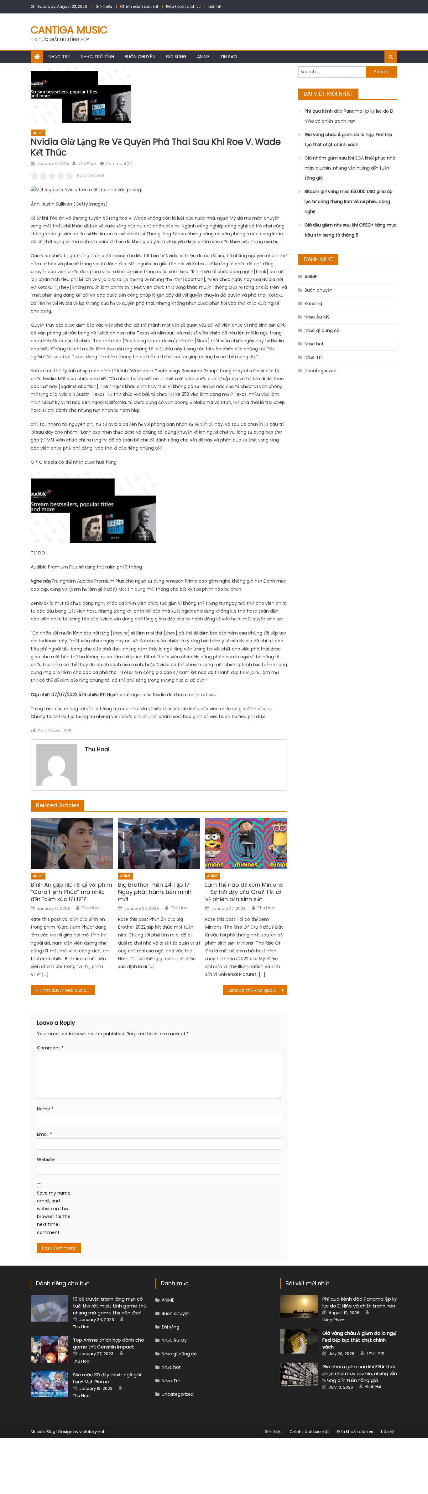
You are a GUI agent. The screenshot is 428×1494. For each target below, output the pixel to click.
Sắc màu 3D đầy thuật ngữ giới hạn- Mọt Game (107, 1378)
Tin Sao (228, 57)
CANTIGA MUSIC (69, 30)
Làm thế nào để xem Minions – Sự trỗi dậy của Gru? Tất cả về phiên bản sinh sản (244, 892)
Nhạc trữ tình (97, 57)
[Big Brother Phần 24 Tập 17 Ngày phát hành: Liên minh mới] (159, 843)
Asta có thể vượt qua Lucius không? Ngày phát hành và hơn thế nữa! (257, 990)
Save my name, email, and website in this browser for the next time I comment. (54, 1213)
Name (45, 1109)
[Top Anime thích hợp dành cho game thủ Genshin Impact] (49, 1349)
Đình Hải (373, 1386)
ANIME (203, 57)
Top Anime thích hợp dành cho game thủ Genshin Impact (108, 1343)
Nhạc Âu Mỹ (317, 317)
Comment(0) (119, 163)
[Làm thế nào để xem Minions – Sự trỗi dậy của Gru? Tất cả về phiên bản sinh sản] (246, 843)
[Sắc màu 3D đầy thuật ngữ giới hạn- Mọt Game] (49, 1384)
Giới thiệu (104, 6)
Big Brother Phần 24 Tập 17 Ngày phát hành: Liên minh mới (154, 892)
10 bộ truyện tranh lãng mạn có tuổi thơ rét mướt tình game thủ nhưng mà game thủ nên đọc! (109, 1306)
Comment (50, 1048)
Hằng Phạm (333, 1320)
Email (44, 1134)
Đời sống (176, 57)
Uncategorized (321, 371)
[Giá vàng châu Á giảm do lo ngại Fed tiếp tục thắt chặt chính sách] (299, 1341)
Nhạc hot (314, 344)
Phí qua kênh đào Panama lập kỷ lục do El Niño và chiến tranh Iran (349, 116)
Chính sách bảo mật (139, 6)
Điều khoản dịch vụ (183, 6)
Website (46, 1159)
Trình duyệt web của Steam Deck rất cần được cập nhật (67, 990)
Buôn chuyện (140, 57)
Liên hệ (214, 6)
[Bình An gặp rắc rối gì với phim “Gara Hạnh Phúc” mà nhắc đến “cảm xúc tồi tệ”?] (72, 843)
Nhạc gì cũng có (322, 330)
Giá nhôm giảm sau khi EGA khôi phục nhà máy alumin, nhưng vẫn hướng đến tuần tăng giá (350, 168)
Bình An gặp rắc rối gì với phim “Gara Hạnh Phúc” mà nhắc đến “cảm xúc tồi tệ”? (71, 892)
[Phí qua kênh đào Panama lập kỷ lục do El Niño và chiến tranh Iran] (299, 1306)
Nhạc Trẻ (59, 57)
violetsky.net (91, 1432)
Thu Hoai (87, 163)
